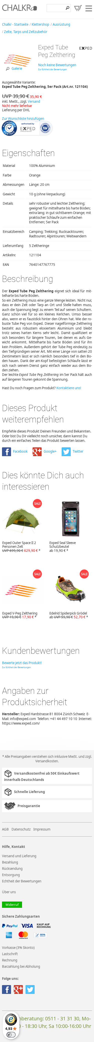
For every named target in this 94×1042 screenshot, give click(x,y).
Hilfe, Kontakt (13, 847)
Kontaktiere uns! (68, 388)
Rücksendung (12, 868)
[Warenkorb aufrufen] (78, 8)
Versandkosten (46, 761)
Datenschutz (21, 829)
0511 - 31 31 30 (62, 1018)
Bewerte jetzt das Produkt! (22, 663)
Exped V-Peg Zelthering (19, 615)
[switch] (11, 1034)
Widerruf (12, 905)
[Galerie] (18, 75)
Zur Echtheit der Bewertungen (52, 69)
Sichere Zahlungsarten (21, 916)
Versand (34, 101)
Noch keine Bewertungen (57, 65)
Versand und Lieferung (19, 856)
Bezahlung (10, 862)
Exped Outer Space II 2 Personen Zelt (21, 547)
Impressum (41, 829)
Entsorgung (11, 875)
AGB (5, 829)
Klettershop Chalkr (19, 9)
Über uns (9, 892)
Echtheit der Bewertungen (21, 881)
